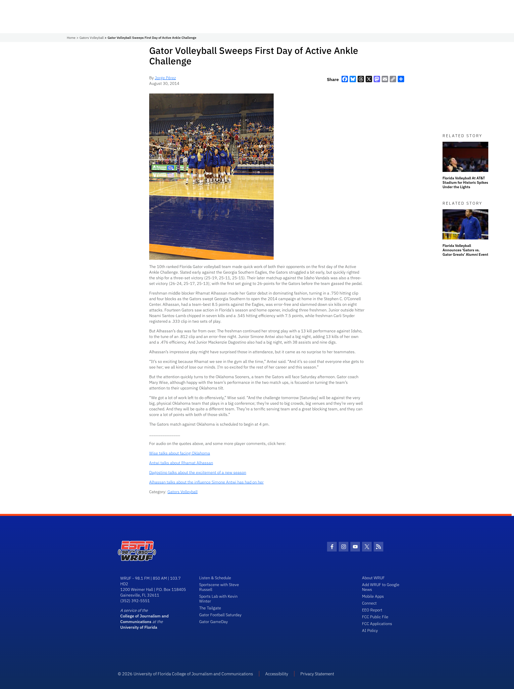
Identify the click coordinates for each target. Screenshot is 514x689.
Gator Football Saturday (220, 614)
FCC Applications (377, 623)
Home (71, 38)
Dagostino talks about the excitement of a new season (197, 472)
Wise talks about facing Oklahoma (179, 453)
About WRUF (373, 577)
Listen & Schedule (215, 577)
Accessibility (276, 674)
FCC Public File (375, 616)
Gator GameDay (213, 621)
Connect (369, 603)
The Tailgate (210, 608)
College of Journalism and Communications (144, 618)
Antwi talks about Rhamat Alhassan (181, 462)
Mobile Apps (373, 596)
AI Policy (370, 630)
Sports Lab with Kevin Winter (218, 599)
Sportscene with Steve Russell (219, 587)
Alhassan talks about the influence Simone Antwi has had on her (206, 482)
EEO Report (372, 610)
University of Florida (138, 627)
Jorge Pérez (165, 77)
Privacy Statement (317, 674)
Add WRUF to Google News (380, 587)
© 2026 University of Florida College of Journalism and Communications (185, 674)
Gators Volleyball (92, 38)
